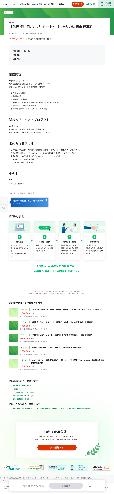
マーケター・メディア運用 (21, 386)
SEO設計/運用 (27, 409)
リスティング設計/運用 (42, 409)
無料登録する (57, 447)
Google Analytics (58, 409)
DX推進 (15, 389)
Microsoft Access (83, 409)
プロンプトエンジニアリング (22, 396)
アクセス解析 (70, 409)
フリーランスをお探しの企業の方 (106, 4)
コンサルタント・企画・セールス (24, 392)
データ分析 (16, 409)
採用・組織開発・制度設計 (21, 399)
